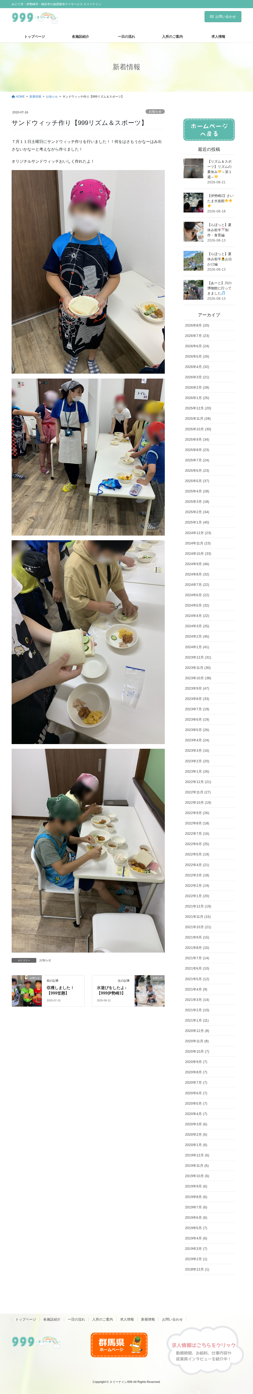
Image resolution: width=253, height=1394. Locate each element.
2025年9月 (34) (197, 439)
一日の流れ (76, 1319)
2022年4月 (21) (197, 865)
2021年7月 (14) (197, 958)
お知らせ (155, 111)
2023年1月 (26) (197, 771)
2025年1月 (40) (197, 522)
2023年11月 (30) (198, 668)
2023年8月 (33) (197, 699)
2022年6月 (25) (197, 844)
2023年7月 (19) (197, 709)
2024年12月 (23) (198, 533)
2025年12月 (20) (198, 408)
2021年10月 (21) (198, 927)
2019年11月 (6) (197, 1165)
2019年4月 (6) (196, 1238)
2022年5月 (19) (197, 854)
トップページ (25, 1319)
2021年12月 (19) (198, 906)
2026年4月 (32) (197, 367)
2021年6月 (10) (197, 968)
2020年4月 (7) (196, 1114)
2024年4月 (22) (197, 616)
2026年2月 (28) (197, 387)
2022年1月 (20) (197, 896)
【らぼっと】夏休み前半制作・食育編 (219, 230)
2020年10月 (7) (197, 1051)
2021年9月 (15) (197, 937)
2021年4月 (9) (196, 989)
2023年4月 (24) (197, 740)
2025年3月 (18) (197, 502)
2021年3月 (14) (197, 1000)
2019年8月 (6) (196, 1197)
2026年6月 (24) (197, 346)
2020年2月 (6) (196, 1134)
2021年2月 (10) (197, 1010)
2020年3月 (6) (196, 1124)
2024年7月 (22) (197, 585)
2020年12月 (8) (197, 1031)
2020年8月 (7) (196, 1072)
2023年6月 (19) (197, 719)
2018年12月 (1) (197, 1269)
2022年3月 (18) (197, 875)
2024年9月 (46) (197, 564)
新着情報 (148, 1319)
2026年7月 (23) (197, 336)
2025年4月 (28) (197, 491)
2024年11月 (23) (198, 543)
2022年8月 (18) (197, 823)
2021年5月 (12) (197, 979)
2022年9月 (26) (197, 813)
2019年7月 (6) (196, 1207)
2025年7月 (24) (197, 460)
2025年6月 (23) (197, 470)
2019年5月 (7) (196, 1228)
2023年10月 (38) (198, 678)
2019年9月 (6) (196, 1186)
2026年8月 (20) (197, 325)
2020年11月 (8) (197, 1041)
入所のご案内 (102, 1319)
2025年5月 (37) (197, 481)
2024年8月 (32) (197, 574)
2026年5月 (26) (197, 356)
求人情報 (127, 1319)
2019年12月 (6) (197, 1155)
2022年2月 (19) (197, 886)
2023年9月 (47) (197, 688)
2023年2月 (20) (197, 761)
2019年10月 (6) (197, 1176)
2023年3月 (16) (197, 750)
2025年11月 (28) (198, 418)
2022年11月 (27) (198, 792)
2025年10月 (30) (198, 429)
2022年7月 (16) (197, 834)
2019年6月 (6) (196, 1218)
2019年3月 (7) (196, 1249)
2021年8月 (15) (197, 948)
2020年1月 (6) (196, 1145)
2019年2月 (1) (196, 1259)
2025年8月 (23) (197, 450)
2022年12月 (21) (198, 782)
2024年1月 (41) (197, 647)
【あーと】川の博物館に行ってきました (219, 288)
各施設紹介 (52, 1319)
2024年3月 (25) (197, 626)
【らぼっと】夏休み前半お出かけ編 (219, 259)
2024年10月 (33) (198, 554)
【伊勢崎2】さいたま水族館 (220, 198)
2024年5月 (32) (197, 605)
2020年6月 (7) (196, 1093)
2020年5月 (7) (196, 1103)
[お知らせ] (27, 986)
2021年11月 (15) (198, 917)
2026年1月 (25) (197, 398)
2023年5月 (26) (197, 730)
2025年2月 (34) (197, 512)
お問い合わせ (225, 16)
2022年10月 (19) (198, 802)
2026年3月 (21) (197, 377)
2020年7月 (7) (196, 1082)
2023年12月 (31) (198, 657)
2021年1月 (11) (197, 1020)
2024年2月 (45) (197, 636)
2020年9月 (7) (196, 1062)
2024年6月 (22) (197, 595)
